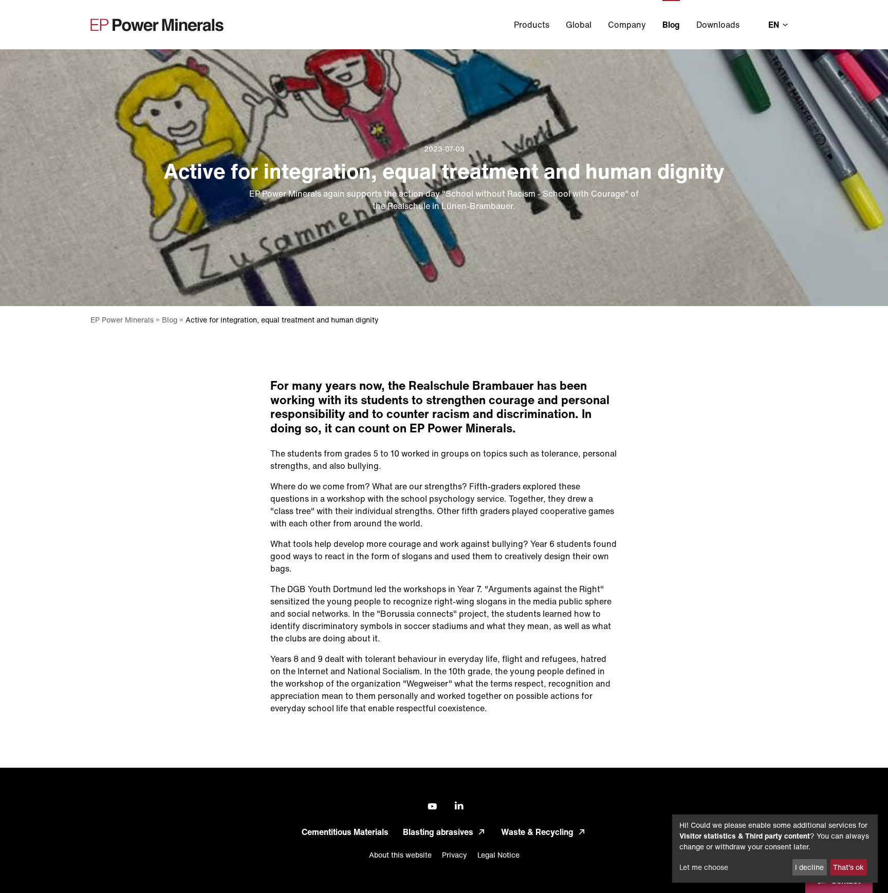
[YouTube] (430, 806)
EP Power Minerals (122, 319)
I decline (809, 867)
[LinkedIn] (457, 806)
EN (774, 24)
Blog (671, 24)
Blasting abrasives (438, 832)
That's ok (848, 867)
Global (578, 24)
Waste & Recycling (537, 832)
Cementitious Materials (345, 832)
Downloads (717, 24)
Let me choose (703, 867)
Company (627, 24)
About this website (400, 854)
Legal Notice (498, 854)
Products (531, 24)
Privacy (454, 854)
